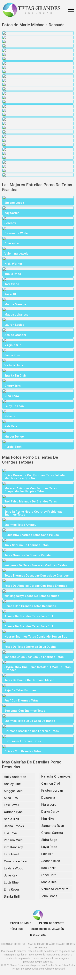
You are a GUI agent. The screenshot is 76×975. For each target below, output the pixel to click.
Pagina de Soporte (51, 923)
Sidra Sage (49, 840)
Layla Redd (49, 847)
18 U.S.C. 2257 (38, 934)
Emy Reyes (12, 889)
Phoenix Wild (13, 840)
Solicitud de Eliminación (47, 928)
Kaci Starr (48, 868)
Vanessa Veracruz (54, 889)
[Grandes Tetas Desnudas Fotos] (31, 10)
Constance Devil (15, 861)
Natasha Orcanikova (56, 776)
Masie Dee (49, 882)
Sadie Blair (11, 819)
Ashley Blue (12, 784)
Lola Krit (47, 854)
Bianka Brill (12, 896)
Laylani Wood (14, 868)
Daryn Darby (50, 812)
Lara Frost (11, 854)
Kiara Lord (48, 804)
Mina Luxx (11, 798)
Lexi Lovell (11, 805)
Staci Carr (48, 875)
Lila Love (10, 833)
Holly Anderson (15, 777)
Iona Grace (49, 896)
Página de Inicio (20, 923)
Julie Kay (10, 875)
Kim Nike (47, 819)
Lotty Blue (11, 882)
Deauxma (48, 797)
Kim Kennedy (13, 847)
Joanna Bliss (50, 861)
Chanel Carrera (52, 833)
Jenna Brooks (14, 826)
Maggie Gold (13, 791)
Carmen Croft (51, 783)
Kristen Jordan (52, 790)
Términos (16, 928)
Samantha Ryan (52, 826)
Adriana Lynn (13, 812)
